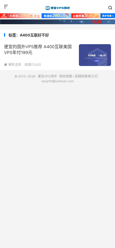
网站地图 (65, 76)
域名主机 (12, 65)
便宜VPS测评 (57, 8)
